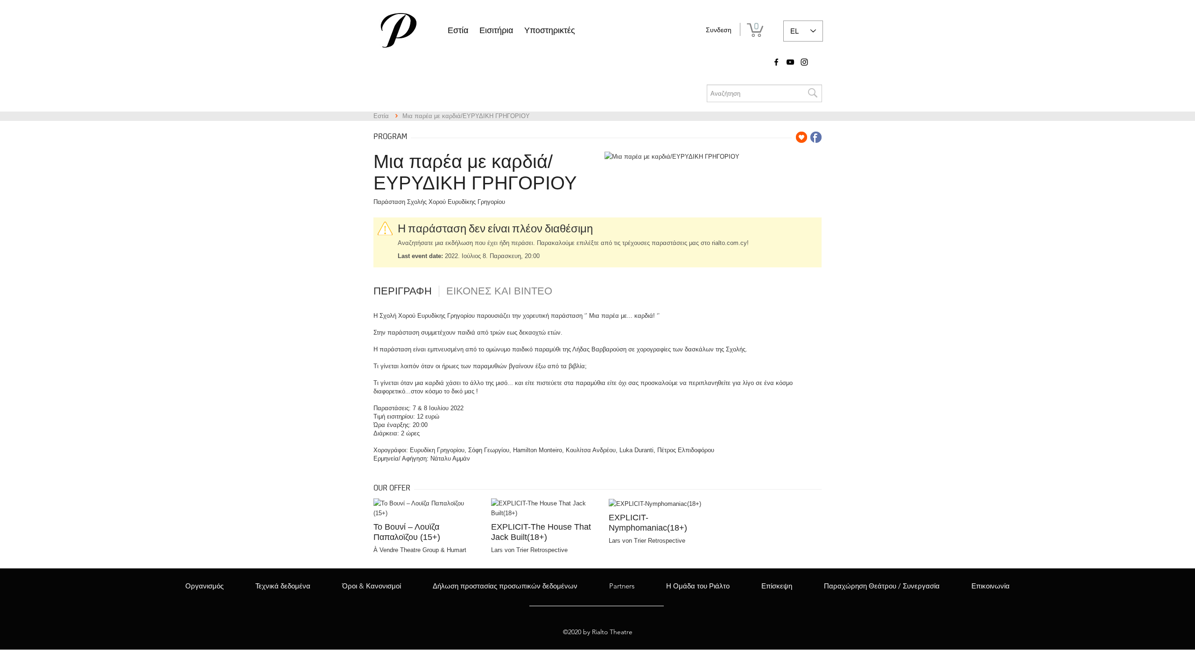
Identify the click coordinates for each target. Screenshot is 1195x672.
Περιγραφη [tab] (402, 291)
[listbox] (803, 31)
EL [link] (794, 31)
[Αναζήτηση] (812, 93)
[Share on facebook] (816, 137)
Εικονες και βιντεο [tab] (499, 291)
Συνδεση (718, 30)
